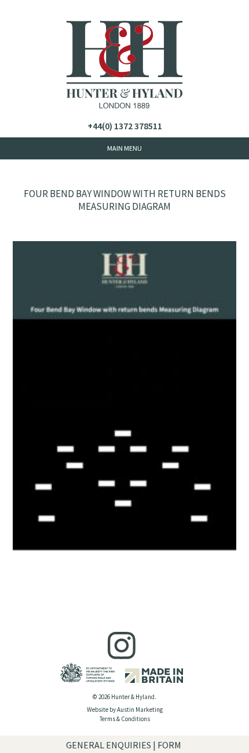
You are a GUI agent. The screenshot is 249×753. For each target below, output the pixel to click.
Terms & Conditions (125, 719)
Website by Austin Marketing (125, 709)
